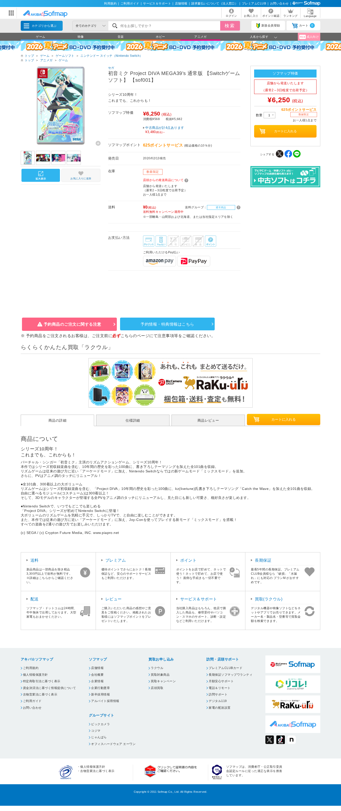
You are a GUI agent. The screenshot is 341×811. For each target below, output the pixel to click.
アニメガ (200, 37)
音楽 (121, 37)
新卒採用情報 (100, 694)
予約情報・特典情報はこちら (167, 324)
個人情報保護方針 (35, 674)
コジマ (95, 730)
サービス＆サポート (157, 3)
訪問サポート (218, 694)
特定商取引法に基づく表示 (41, 681)
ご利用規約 (30, 668)
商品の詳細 (57, 420)
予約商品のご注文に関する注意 (72, 324)
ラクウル (157, 668)
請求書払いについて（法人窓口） (214, 3)
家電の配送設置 (219, 707)
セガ (111, 68)
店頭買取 (157, 688)
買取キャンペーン (163, 681)
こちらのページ (135, 336)
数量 (260, 115)
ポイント (188, 560)
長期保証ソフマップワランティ (230, 674)
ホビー (160, 37)
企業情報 (97, 681)
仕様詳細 (133, 420)
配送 (34, 599)
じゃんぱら (99, 737)
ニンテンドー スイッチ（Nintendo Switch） (111, 56)
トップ (29, 56)
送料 (34, 560)
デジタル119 (218, 701)
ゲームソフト (65, 56)
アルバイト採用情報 (105, 701)
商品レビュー (208, 420)
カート (306, 25)
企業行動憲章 (100, 688)
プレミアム (115, 560)
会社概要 (97, 674)
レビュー (113, 599)
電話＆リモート (219, 688)
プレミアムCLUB (254, 3)
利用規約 (110, 3)
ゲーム (40, 37)
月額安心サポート (221, 681)
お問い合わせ (279, 3)
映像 (81, 37)
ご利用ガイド (130, 3)
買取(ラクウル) (268, 599)
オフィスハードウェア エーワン (113, 744)
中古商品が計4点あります (164, 130)
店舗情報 (181, 3)
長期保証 (263, 560)
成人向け (309, 37)
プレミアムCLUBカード (225, 668)
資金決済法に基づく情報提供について (49, 688)
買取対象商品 (160, 674)
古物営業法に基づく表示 (40, 694)
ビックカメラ (100, 724)
